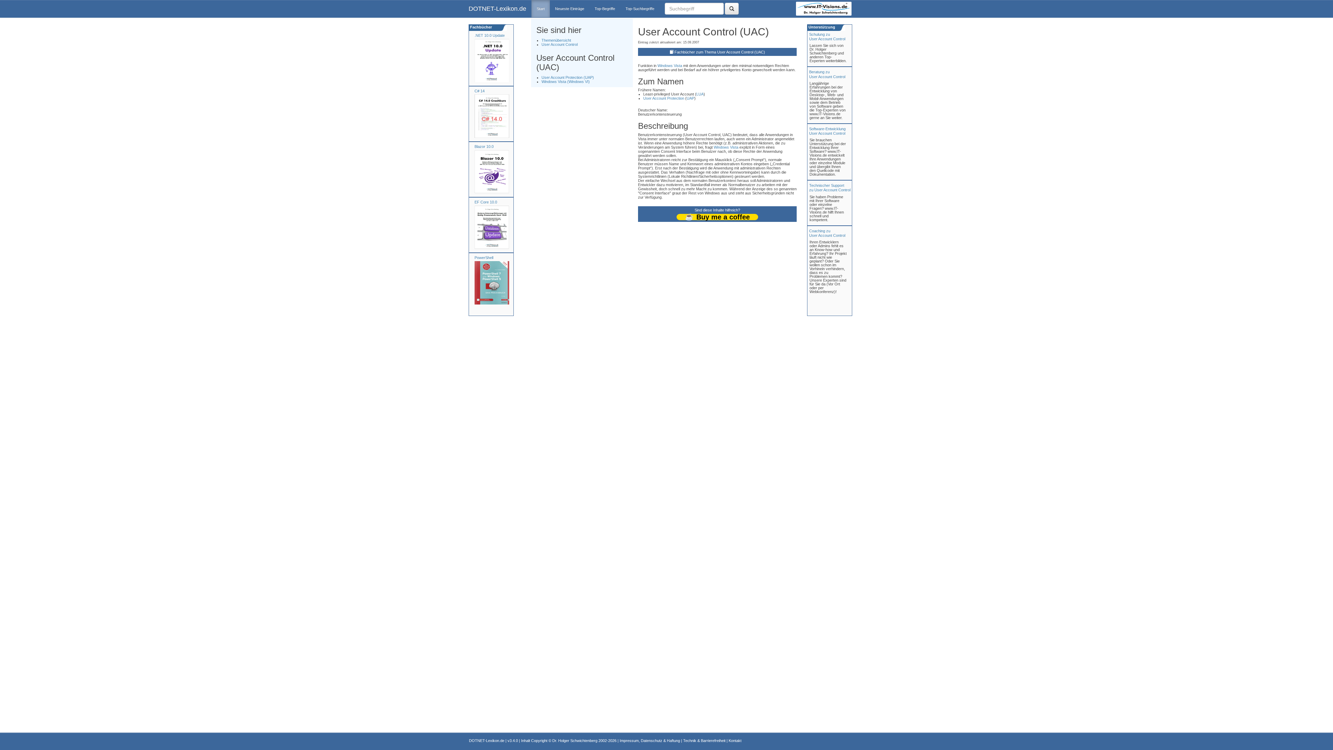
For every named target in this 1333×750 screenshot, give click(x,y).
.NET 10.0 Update (490, 35)
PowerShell (484, 258)
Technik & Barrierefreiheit (704, 741)
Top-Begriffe (605, 9)
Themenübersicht (556, 40)
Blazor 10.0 (484, 146)
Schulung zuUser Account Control (827, 36)
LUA (700, 94)
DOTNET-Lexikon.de (497, 8)
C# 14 (480, 91)
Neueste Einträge (569, 9)
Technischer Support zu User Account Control (829, 187)
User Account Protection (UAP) (568, 77)
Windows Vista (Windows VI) (566, 82)
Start (541, 9)
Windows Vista (669, 66)
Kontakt (735, 741)
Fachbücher (480, 27)
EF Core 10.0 (486, 202)
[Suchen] (732, 9)
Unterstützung (821, 27)
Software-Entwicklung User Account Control (827, 131)
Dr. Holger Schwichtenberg (574, 741)
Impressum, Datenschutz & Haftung (650, 741)
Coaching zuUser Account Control (827, 233)
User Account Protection (663, 98)
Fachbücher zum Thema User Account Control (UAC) (719, 52)
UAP (690, 98)
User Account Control (560, 44)
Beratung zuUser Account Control (827, 74)
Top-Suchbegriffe (640, 9)
